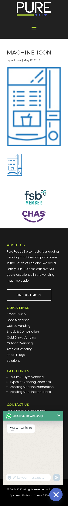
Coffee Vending (18, 326)
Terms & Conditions (46, 495)
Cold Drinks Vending (21, 337)
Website (27, 495)
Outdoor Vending (20, 343)
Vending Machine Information (32, 387)
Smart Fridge (16, 355)
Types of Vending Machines (30, 382)
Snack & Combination (23, 331)
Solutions (13, 360)
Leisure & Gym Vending (27, 377)
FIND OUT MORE (29, 295)
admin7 (16, 60)
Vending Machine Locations (30, 392)
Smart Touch (16, 314)
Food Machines (18, 320)
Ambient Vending (19, 349)
